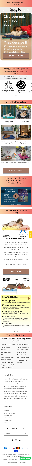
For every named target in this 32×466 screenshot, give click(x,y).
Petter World (9, 454)
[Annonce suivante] (29, 3)
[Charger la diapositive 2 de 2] (17, 331)
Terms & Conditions (9, 413)
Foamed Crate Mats (23, 344)
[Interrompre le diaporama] (30, 65)
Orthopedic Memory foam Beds (8, 122)
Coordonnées (23, 462)
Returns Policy (8, 420)
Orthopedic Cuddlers (7, 362)
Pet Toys (19, 362)
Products (6, 410)
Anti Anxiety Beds (22, 349)
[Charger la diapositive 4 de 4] (19, 65)
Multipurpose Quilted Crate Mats (8, 142)
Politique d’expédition (13, 462)
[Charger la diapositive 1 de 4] (13, 65)
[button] (4, 10)
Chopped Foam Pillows (6, 353)
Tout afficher (16, 171)
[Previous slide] (3, 191)
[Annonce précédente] (3, 3)
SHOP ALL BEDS (16, 56)
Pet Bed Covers (22, 360)
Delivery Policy (8, 418)
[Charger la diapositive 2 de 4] (15, 65)
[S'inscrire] (26, 433)
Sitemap (6, 423)
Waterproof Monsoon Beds (23, 142)
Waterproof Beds (6, 359)
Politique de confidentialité (10, 459)
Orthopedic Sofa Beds (23, 122)
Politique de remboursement (18, 456)
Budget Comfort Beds (7, 365)
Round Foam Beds (23, 355)
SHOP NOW (16, 272)
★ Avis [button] (30, 234)
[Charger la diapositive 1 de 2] (15, 331)
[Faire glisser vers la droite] (20, 96)
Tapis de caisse (22, 162)
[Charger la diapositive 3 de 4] (17, 65)
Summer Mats (21, 352)
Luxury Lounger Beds (8, 162)
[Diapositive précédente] (10, 65)
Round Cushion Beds (23, 357)
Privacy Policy (8, 415)
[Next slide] (29, 191)
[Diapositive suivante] (22, 65)
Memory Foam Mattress (5, 348)
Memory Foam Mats (23, 347)
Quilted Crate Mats (7, 367)
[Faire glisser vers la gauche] (12, 96)
